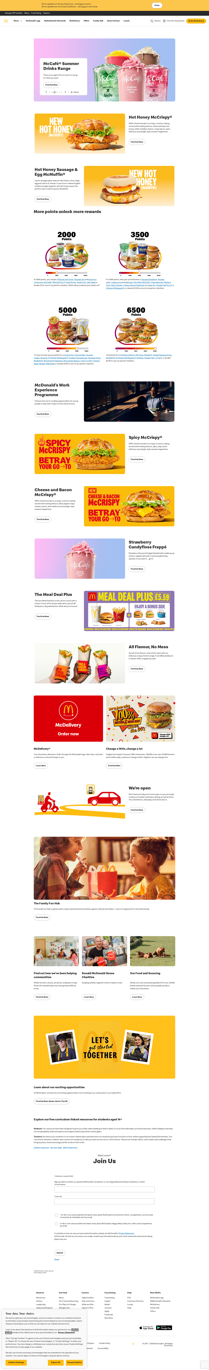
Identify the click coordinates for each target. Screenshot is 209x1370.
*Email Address (59, 1184)
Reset (56, 1259)
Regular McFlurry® (164, 285)
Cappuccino (116, 283)
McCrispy (139, 355)
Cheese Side (79, 355)
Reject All (55, 1363)
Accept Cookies (74, 1363)
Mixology (129, 283)
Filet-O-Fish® (86, 361)
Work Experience (70, 1148)
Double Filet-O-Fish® (153, 358)
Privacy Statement (126, 1233)
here (81, 4)
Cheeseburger (157, 283)
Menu (16, 21)
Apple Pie (151, 285)
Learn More (41, 766)
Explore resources (41, 1148)
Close (157, 6)
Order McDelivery (196, 21)
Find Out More (137, 142)
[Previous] (46, 92)
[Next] (65, 92)
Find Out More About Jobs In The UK (52, 1101)
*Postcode (58, 1196)
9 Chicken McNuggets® (126, 358)
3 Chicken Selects (127, 355)
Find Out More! (51, 85)
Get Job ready (56, 1148)
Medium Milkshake (47, 364)
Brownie (44, 358)
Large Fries (69, 355)
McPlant (140, 358)
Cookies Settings (16, 1363)
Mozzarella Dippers (72, 361)
